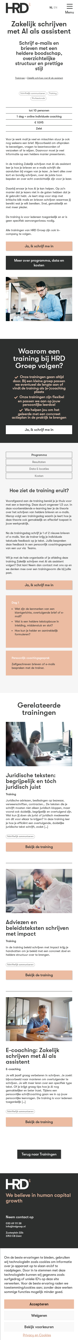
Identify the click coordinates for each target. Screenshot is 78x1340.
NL (51, 7)
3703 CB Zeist (13, 1236)
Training (53, 93)
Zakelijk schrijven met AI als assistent (45, 78)
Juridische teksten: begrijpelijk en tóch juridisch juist (31, 781)
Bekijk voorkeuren (39, 1327)
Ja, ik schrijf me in (39, 246)
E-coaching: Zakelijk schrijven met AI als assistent (32, 1056)
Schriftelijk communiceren (32, 93)
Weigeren (39, 1315)
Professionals (38, 98)
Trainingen (20, 78)
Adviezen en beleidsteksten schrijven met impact (37, 928)
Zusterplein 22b (14, 1232)
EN (55, 7)
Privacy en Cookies (37, 1335)
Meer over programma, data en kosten (39, 262)
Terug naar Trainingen (39, 1154)
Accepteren (39, 1304)
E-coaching (13, 1069)
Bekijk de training (39, 847)
